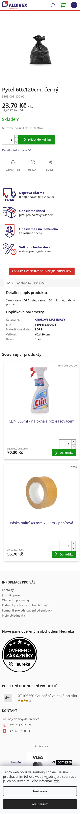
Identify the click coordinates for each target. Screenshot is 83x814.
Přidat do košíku (39, 139)
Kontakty (8, 590)
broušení (17, 762)
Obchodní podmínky (15, 600)
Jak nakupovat (11, 595)
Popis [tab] (9, 283)
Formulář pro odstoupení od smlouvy (27, 610)
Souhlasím (40, 804)
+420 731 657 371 (19, 725)
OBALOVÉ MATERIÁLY (50, 319)
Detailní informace (14, 150)
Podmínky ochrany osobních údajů (25, 605)
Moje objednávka (13, 615)
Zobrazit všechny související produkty (41, 271)
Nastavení (40, 791)
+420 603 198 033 (19, 731)
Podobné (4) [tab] (23, 283)
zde (57, 781)
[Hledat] (53, 5)
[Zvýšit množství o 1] (16, 137)
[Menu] (74, 5)
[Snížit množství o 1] (16, 142)
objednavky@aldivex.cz (23, 719)
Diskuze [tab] (39, 283)
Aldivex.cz (41, 746)
